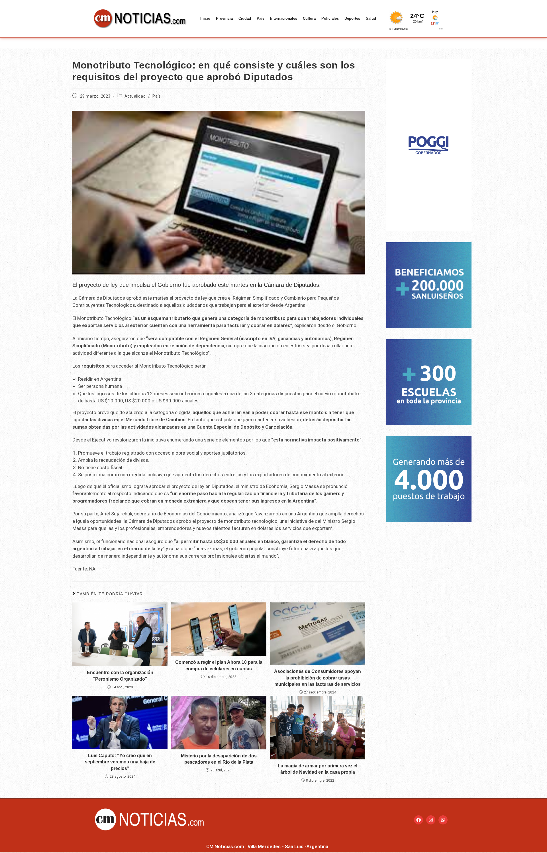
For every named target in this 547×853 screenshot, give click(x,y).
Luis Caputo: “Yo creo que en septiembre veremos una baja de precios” (120, 762)
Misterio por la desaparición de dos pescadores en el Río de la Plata (219, 759)
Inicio (205, 18)
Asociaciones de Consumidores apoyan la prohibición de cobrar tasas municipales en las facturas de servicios (317, 678)
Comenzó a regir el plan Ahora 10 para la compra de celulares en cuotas (218, 665)
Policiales (330, 18)
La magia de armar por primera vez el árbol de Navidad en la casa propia (317, 769)
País (260, 18)
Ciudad (244, 18)
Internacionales (283, 18)
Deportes (352, 18)
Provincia (224, 18)
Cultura (309, 18)
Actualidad (135, 96)
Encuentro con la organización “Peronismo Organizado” (120, 675)
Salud (371, 18)
